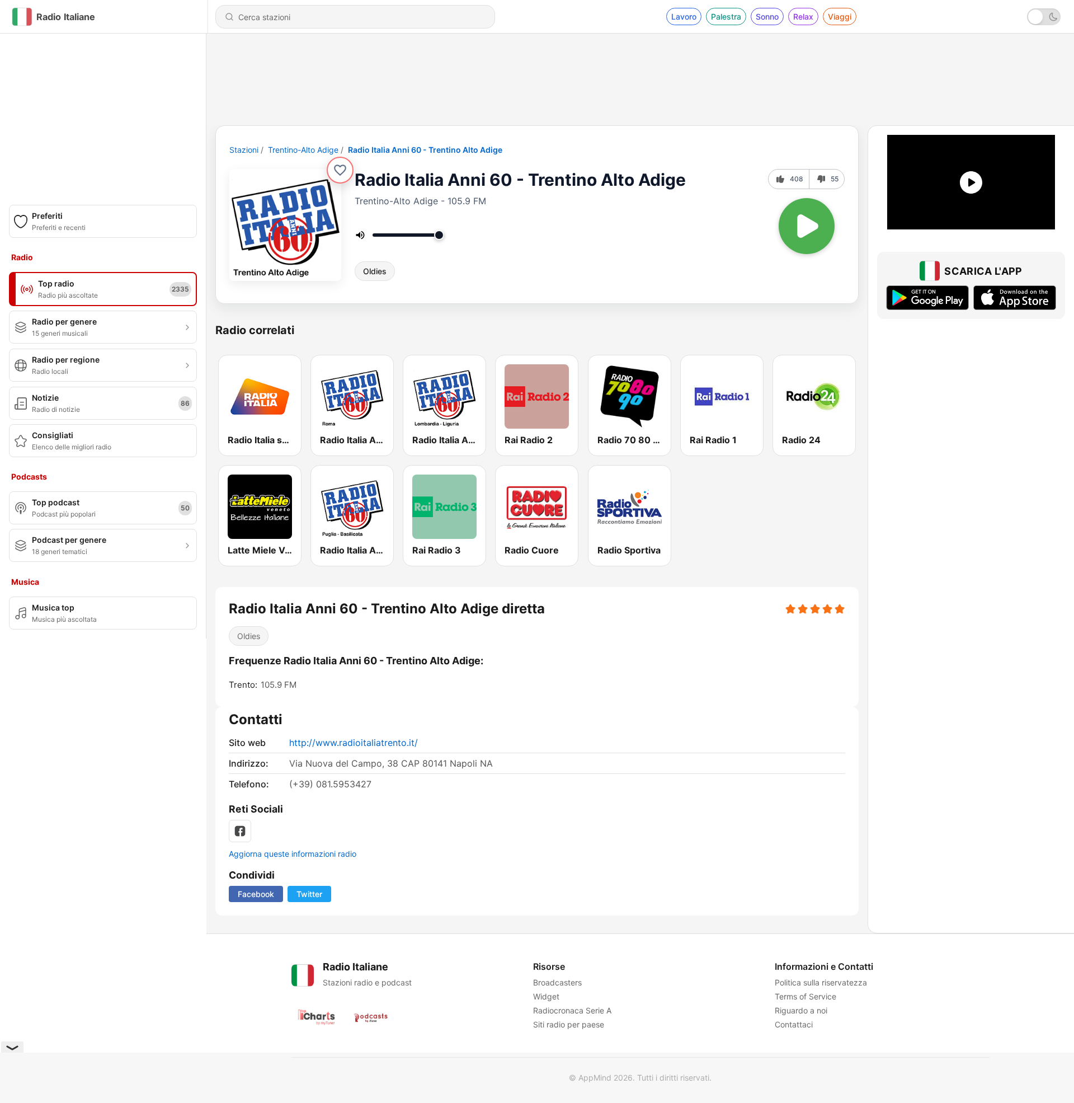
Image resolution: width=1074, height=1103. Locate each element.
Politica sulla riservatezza (821, 982)
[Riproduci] (807, 226)
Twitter (309, 894)
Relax (803, 16)
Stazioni (243, 149)
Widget (546, 996)
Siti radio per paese (568, 1024)
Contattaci (794, 1024)
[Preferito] (340, 170)
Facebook (256, 894)
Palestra (726, 16)
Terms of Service (805, 996)
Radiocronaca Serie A (572, 1010)
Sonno (767, 16)
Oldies (375, 271)
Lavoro (683, 16)
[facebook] (240, 831)
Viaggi (839, 16)
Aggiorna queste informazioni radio (292, 853)
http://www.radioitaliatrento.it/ (353, 742)
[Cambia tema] (1044, 16)
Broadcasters (557, 982)
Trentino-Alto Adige (303, 149)
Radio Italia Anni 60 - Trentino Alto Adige (425, 149)
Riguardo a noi (801, 1010)
